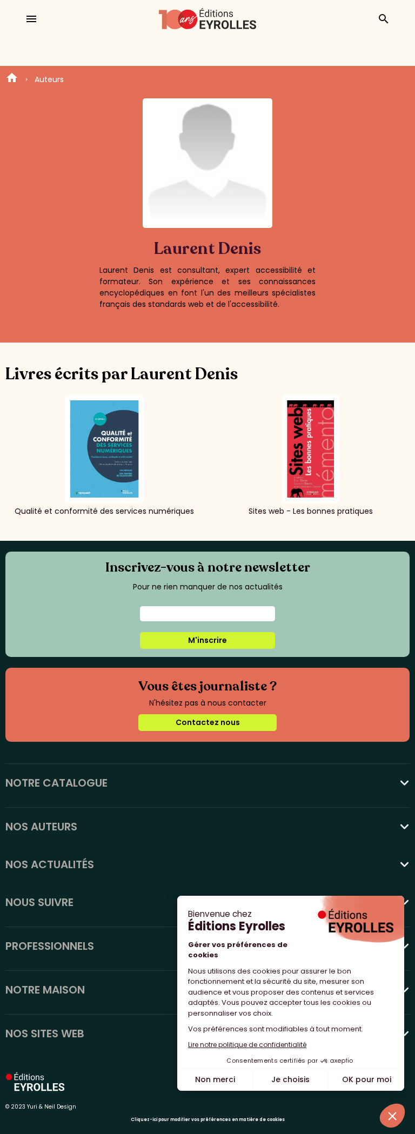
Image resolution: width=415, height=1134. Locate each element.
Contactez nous (208, 722)
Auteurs (49, 79)
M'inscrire (207, 640)
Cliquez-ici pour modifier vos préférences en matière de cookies (208, 1120)
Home (11, 79)
